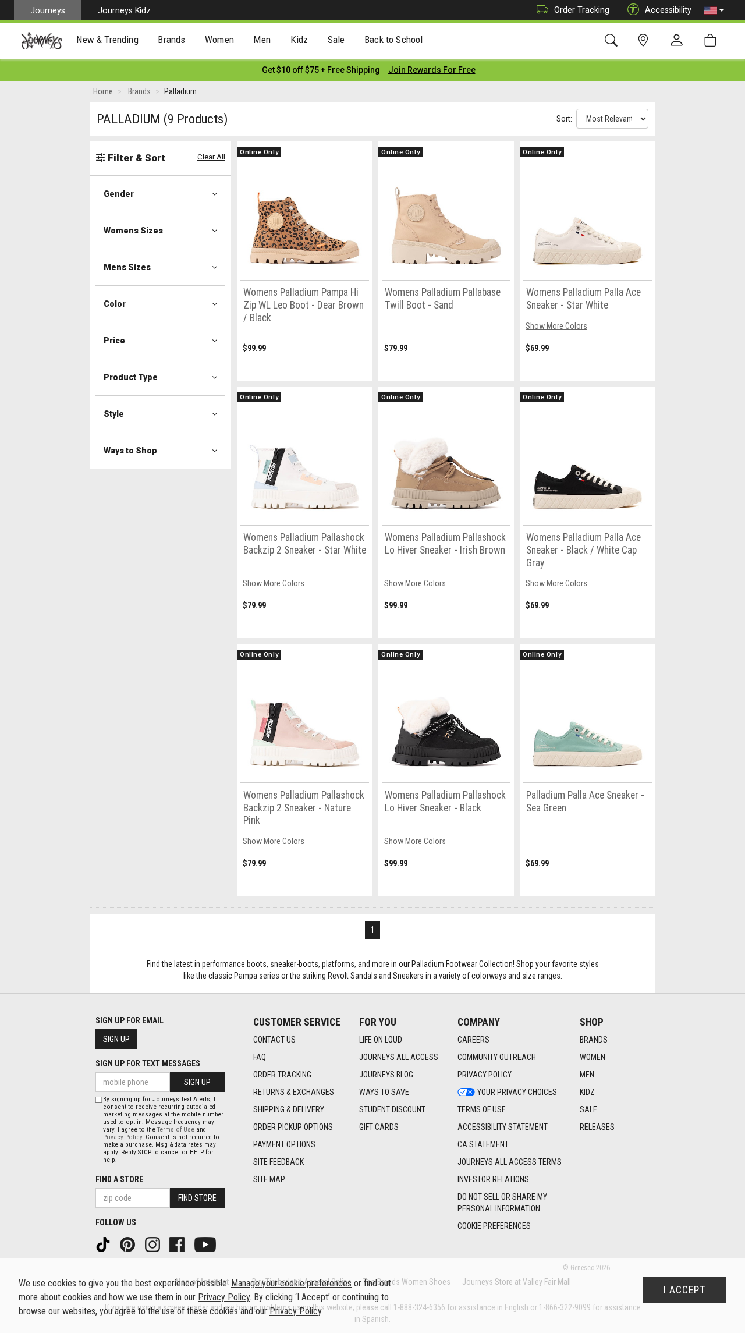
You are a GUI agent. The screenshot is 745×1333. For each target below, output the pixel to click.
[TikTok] (104, 1244)
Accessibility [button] (668, 10)
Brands (594, 1039)
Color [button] (115, 304)
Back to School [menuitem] (393, 39)
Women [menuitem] (219, 39)
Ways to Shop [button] (130, 450)
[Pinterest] (128, 1244)
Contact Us (274, 1039)
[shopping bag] (713, 40)
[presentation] (107, 41)
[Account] (679, 41)
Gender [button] (119, 193)
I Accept (684, 1290)
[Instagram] (153, 1244)
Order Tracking (581, 10)
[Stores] (645, 40)
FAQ (259, 1057)
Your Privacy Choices (517, 1092)
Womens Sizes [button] (133, 230)
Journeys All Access (398, 1057)
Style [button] (114, 414)
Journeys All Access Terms (509, 1162)
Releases (597, 1127)
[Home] (41, 41)
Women (592, 1057)
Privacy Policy (484, 1074)
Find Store (197, 1198)
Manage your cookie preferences (291, 1283)
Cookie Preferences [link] (494, 1226)
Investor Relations (493, 1179)
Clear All (211, 157)
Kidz (587, 1092)
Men (587, 1074)
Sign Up (116, 1039)
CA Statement (483, 1144)
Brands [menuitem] (171, 39)
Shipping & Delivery (288, 1109)
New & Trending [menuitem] (107, 39)
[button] (714, 10)
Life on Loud (380, 1039)
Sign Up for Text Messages (147, 1063)
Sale (588, 1109)
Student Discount (392, 1109)
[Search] (613, 40)
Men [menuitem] (262, 39)
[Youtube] (206, 1244)
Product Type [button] (131, 377)
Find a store (119, 1179)
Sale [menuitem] (336, 39)
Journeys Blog (386, 1074)
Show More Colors (556, 326)
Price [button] (114, 340)
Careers (473, 1039)
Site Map (269, 1179)
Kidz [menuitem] (299, 39)
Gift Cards (379, 1127)
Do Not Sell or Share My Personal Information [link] (502, 1202)
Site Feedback (278, 1162)
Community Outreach (496, 1057)
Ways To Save (384, 1092)
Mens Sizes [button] (127, 267)
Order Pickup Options (293, 1127)
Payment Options (284, 1144)
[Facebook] (178, 1244)
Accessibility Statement (502, 1127)
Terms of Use (481, 1109)
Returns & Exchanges (293, 1092)
